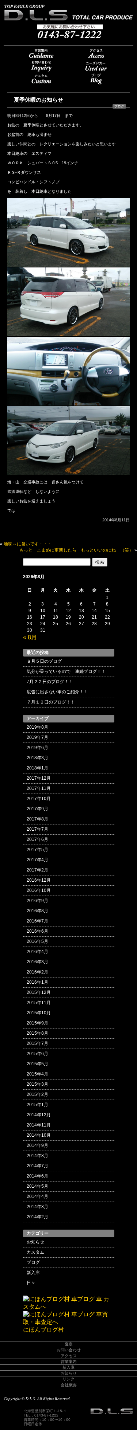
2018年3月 (37, 757)
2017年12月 (39, 778)
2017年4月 (37, 859)
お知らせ (35, 1242)
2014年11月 (39, 1125)
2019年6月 (37, 747)
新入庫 (33, 1272)
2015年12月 (39, 992)
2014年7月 (37, 1165)
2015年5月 (37, 1063)
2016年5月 (37, 941)
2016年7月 (37, 921)
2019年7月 (37, 737)
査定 (69, 1344)
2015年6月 (37, 1053)
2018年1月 (37, 768)
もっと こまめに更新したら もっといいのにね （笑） (76, 550)
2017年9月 (37, 808)
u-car (96, 66)
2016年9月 (37, 900)
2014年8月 (37, 1155)
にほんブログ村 (43, 1330)
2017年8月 (37, 819)
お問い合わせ (41, 66)
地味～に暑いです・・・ (28, 543)
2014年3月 (37, 1206)
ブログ (96, 79)
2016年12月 (39, 880)
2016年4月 (37, 951)
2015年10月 (39, 1012)
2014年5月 (37, 1186)
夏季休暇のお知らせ (38, 100)
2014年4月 (37, 1196)
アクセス (96, 53)
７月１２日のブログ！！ (51, 702)
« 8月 (30, 637)
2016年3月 (37, 961)
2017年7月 (37, 829)
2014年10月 (39, 1135)
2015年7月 (37, 1043)
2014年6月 (37, 1176)
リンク (68, 1379)
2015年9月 (37, 1023)
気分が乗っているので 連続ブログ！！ (68, 671)
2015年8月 (37, 1033)
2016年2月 (37, 972)
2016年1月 (37, 982)
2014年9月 (37, 1145)
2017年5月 (37, 849)
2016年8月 (37, 910)
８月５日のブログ (44, 661)
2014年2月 (37, 1216)
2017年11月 (39, 788)
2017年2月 (37, 870)
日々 (31, 1282)
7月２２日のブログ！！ (50, 681)
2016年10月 (39, 890)
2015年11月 (39, 1002)
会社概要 (69, 1385)
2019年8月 (37, 727)
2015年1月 (37, 1104)
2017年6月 (37, 839)
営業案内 (41, 53)
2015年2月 (37, 1094)
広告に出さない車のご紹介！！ (57, 691)
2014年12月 (39, 1114)
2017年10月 (39, 798)
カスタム (41, 79)
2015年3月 (37, 1084)
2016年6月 (37, 931)
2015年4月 (37, 1074)
